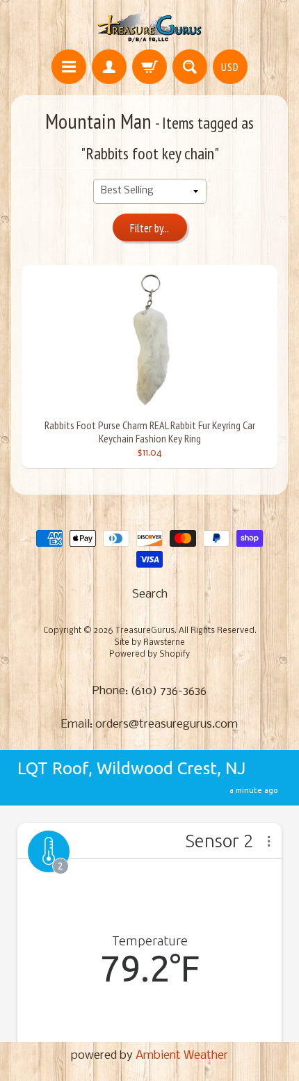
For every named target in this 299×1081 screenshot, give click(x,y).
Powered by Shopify (149, 654)
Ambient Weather (182, 1055)
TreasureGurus (145, 631)
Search (150, 594)
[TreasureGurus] (150, 26)
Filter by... (149, 228)
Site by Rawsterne (149, 643)
